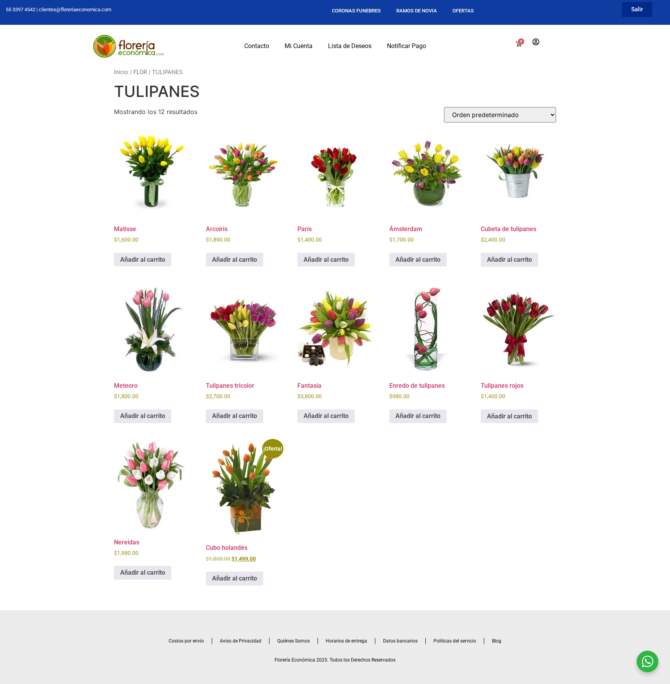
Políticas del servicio (454, 641)
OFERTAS (463, 11)
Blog (496, 641)
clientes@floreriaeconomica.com (75, 9)
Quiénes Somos (293, 641)
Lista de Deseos (349, 46)
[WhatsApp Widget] (647, 661)
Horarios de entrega (346, 641)
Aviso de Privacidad (240, 641)
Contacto (256, 46)
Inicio (121, 72)
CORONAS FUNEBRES (356, 11)
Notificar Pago (406, 46)
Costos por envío (186, 641)
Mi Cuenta (299, 46)
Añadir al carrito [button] (142, 259)
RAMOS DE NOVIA (416, 11)
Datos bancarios (400, 641)
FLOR (140, 72)
